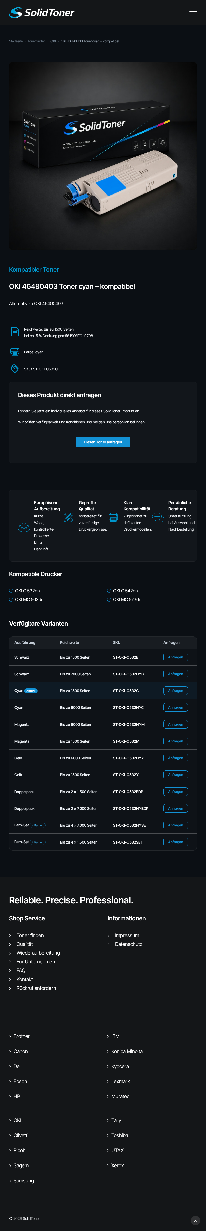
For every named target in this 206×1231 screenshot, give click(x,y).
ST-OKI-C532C (126, 690)
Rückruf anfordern (36, 988)
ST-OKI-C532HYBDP (130, 808)
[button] (197, 12)
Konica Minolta (125, 1051)
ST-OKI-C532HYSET (130, 825)
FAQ (21, 970)
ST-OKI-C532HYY (128, 758)
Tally (114, 1120)
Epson (18, 1081)
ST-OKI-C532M (126, 741)
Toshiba (117, 1135)
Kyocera (118, 1066)
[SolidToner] (42, 12)
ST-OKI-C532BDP (128, 791)
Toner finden (36, 41)
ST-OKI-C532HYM (129, 724)
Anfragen (175, 657)
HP (14, 1096)
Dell (15, 1066)
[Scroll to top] (195, 1220)
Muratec (118, 1096)
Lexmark (118, 1081)
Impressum (127, 935)
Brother (19, 1036)
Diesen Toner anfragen (103, 442)
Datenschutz (128, 944)
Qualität (25, 944)
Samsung (21, 1180)
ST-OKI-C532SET (128, 842)
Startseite (16, 41)
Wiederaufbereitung (38, 953)
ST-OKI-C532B (125, 657)
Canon (18, 1051)
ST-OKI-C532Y (126, 774)
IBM (113, 1036)
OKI (53, 41)
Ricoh (17, 1150)
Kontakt (25, 979)
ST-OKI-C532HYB (128, 674)
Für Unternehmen (36, 962)
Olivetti (18, 1135)
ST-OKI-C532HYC (128, 707)
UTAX (115, 1150)
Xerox (115, 1165)
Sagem (19, 1165)
